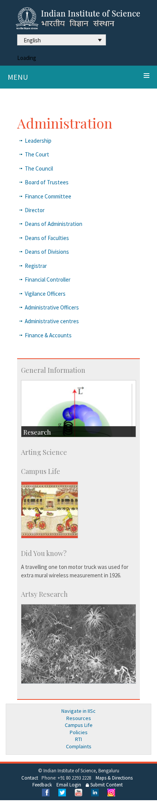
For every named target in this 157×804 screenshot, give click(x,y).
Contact (29, 778)
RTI (78, 739)
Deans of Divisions (47, 251)
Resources (78, 718)
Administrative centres (52, 321)
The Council (39, 168)
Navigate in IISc (78, 710)
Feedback (42, 784)
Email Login (68, 784)
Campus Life (79, 725)
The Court (37, 154)
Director (35, 210)
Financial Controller (47, 279)
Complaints (78, 746)
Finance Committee (48, 196)
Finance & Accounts (48, 335)
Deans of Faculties (47, 238)
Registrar (36, 265)
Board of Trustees (47, 182)
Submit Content (106, 784)
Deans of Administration (53, 223)
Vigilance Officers (45, 293)
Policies (79, 732)
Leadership (38, 140)
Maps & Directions (114, 778)
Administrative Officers (52, 307)
